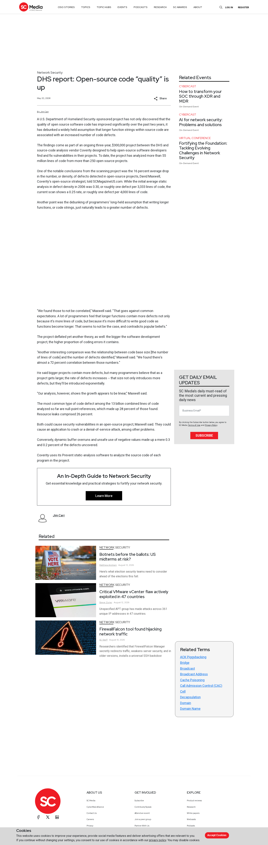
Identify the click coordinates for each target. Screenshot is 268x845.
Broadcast (187, 668)
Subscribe (204, 435)
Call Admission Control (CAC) (201, 686)
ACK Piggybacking (193, 657)
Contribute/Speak (143, 807)
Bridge (184, 663)
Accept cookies (216, 835)
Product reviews (194, 800)
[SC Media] (30, 6)
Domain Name (190, 709)
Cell (183, 691)
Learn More (103, 496)
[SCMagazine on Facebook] (38, 817)
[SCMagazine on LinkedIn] (57, 817)
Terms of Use (194, 425)
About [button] (197, 7)
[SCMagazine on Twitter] (48, 817)
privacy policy (157, 840)
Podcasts (191, 825)
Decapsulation (190, 697)
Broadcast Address (194, 674)
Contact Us (92, 813)
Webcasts (191, 819)
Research (191, 807)
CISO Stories (66, 7)
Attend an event (142, 813)
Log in (229, 7)
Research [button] (160, 7)
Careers (90, 819)
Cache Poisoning (192, 680)
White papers (193, 813)
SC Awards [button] (180, 7)
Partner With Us (142, 825)
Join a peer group (143, 819)
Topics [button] (85, 7)
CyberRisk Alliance (95, 807)
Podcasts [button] (140, 7)
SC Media (91, 800)
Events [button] (122, 7)
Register (243, 7)
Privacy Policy (211, 425)
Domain (185, 703)
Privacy (90, 825)
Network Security (50, 72)
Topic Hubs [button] (104, 7)
